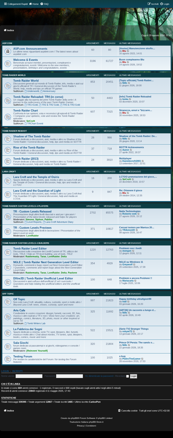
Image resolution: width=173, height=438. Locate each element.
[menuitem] (44, 4)
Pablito (48, 219)
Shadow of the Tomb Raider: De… (138, 136)
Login (5, 371)
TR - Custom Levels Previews (32, 227)
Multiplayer (125, 158)
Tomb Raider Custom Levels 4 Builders (25, 243)
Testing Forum (22, 356)
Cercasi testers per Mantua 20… (136, 227)
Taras (43, 256)
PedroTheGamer (131, 358)
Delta (64, 256)
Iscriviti (17, 371)
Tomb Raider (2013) (25, 158)
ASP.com (7, 43)
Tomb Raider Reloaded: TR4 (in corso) (38, 96)
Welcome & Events (25, 59)
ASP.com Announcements (30, 48)
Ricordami (120, 376)
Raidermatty (32, 256)
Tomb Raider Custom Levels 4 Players (25, 206)
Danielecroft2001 (131, 161)
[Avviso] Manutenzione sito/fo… (137, 48)
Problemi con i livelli (130, 248)
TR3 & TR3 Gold (71, 105)
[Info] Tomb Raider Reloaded (135, 96)
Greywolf (127, 264)
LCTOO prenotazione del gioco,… (138, 176)
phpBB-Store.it (96, 422)
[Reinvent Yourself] (37, 350)
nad (124, 301)
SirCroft (30, 121)
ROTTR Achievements (131, 147)
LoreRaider (32, 235)
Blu (124, 51)
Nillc (124, 83)
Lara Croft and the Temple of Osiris (36, 177)
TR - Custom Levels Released (32, 211)
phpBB (74, 418)
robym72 (127, 331)
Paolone (72, 272)
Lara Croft (9, 171)
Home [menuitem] (35, 4)
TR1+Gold (32, 105)
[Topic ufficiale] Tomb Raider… (136, 80)
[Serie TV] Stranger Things (134, 329)
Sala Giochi (20, 342)
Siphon (39, 219)
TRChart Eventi (35, 123)
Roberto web (129, 213)
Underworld (33, 91)
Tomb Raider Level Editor (30, 248)
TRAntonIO (128, 230)
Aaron (125, 150)
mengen (126, 251)
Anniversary (49, 91)
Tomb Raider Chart (25, 110)
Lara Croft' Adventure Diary (59, 222)
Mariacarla (128, 280)
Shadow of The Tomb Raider (31, 136)
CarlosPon (95, 402)
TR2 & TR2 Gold (50, 105)
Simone (30, 219)
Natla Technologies (130, 211)
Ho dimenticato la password (99, 376)
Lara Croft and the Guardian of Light (37, 190)
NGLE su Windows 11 (131, 262)
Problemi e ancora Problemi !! (135, 278)
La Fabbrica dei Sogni (27, 329)
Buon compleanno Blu (131, 59)
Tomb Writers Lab (36, 323)
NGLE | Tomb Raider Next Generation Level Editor (45, 262)
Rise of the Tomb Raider (29, 147)
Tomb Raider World (14, 75)
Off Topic (8, 294)
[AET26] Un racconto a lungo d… (137, 310)
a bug (122, 356)
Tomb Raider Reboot (14, 131)
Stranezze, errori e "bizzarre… (135, 110)
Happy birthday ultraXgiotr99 (135, 299)
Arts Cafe (19, 310)
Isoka (125, 99)
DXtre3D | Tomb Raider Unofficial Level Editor (43, 278)
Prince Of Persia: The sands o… (136, 342)
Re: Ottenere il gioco (130, 190)
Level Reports (34, 222)
